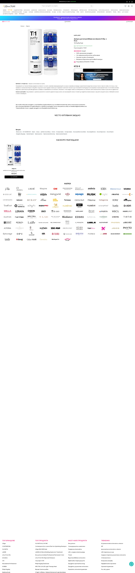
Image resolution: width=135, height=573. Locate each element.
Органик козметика (107, 566)
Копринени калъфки (107, 560)
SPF (102, 546)
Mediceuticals (6, 572)
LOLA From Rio (6, 555)
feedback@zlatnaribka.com (79, 106)
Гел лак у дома (105, 569)
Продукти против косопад (76, 563)
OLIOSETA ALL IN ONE (41, 543)
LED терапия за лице (107, 552)
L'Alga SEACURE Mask (41, 549)
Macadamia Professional (9, 563)
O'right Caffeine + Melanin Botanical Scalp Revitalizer (50, 572)
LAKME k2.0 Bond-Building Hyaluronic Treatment (49, 552)
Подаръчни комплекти (75, 549)
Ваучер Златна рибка (41, 569)
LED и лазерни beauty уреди (76, 552)
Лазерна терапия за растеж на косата (113, 555)
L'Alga (4, 543)
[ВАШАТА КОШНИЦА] (132, 6)
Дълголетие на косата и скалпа (111, 549)
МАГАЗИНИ (68, 21)
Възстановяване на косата (76, 558)
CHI (3, 560)
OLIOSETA (5, 549)
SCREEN (4, 566)
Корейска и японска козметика (77, 569)
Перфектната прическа (108, 563)
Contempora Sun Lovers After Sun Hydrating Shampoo (51, 546)
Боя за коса (71, 543)
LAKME (4, 552)
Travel (70, 555)
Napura (28, 26)
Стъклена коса (105, 558)
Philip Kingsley (6, 569)
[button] (4, 10)
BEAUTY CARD (7, 21)
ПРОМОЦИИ (130, 21)
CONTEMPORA (6, 546)
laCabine (4, 558)
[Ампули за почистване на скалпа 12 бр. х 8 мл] (14, 155)
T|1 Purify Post (14, 171)
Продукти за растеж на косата (78, 566)
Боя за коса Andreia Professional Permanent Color (49, 555)
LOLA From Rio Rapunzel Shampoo (45, 558)
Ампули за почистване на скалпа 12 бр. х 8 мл (14, 170)
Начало (22, 26)
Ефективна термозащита (76, 560)
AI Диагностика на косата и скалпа (112, 543)
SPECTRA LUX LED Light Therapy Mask (46, 566)
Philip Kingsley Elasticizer (42, 563)
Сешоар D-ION (39, 560)
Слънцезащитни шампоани (76, 546)
